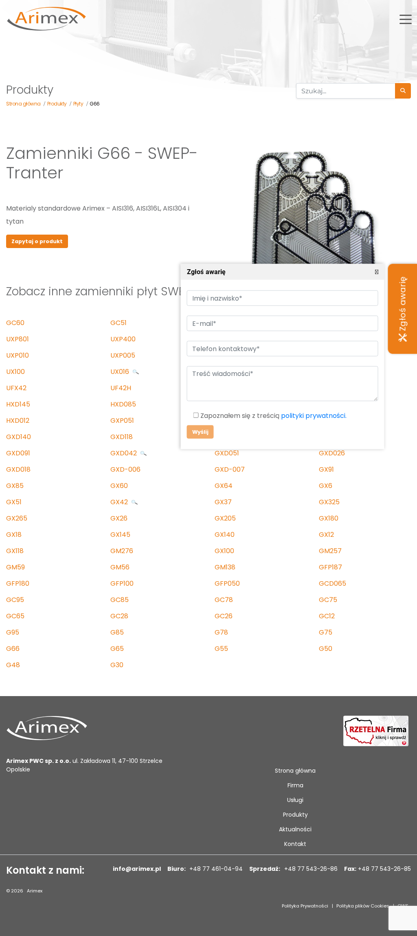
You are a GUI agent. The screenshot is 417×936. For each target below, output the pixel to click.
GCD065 (332, 583)
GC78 (224, 599)
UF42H (120, 388)
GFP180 (17, 583)
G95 (12, 632)
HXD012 (17, 420)
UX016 (120, 371)
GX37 (223, 502)
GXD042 (124, 453)
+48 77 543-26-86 (310, 869)
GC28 (119, 616)
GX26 (118, 518)
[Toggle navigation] (405, 19)
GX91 (326, 469)
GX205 (225, 518)
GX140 (225, 534)
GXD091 (18, 453)
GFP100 (122, 583)
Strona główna (295, 771)
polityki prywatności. (313, 416)
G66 (13, 648)
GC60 (15, 322)
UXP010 (17, 355)
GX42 (119, 502)
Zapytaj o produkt (37, 241)
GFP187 (330, 567)
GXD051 (227, 453)
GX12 (326, 534)
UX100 (15, 371)
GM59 (15, 567)
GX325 (329, 502)
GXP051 (122, 420)
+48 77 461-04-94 (215, 869)
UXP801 (17, 339)
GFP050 (227, 583)
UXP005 (122, 355)
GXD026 (332, 453)
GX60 (119, 485)
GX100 (224, 551)
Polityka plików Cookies (362, 906)
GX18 (14, 534)
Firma (295, 785)
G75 (325, 632)
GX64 (224, 485)
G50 (325, 648)
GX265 (16, 518)
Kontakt (295, 844)
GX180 (328, 518)
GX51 (14, 502)
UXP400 (123, 339)
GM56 (119, 567)
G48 (13, 665)
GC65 (15, 616)
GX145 (120, 534)
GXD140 (18, 437)
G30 (116, 665)
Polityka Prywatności (305, 906)
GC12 (327, 616)
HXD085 (123, 404)
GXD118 (121, 437)
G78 (221, 632)
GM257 (330, 551)
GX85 (15, 485)
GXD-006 (125, 469)
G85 (117, 632)
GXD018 (18, 469)
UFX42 (16, 388)
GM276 (121, 551)
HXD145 (18, 404)
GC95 (15, 599)
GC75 (328, 599)
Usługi (295, 800)
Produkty (295, 815)
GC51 (118, 322)
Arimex (34, 891)
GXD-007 (230, 469)
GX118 (15, 551)
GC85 (119, 599)
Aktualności (295, 829)
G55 (221, 648)
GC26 (224, 616)
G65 (117, 648)
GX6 (325, 485)
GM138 (225, 567)
